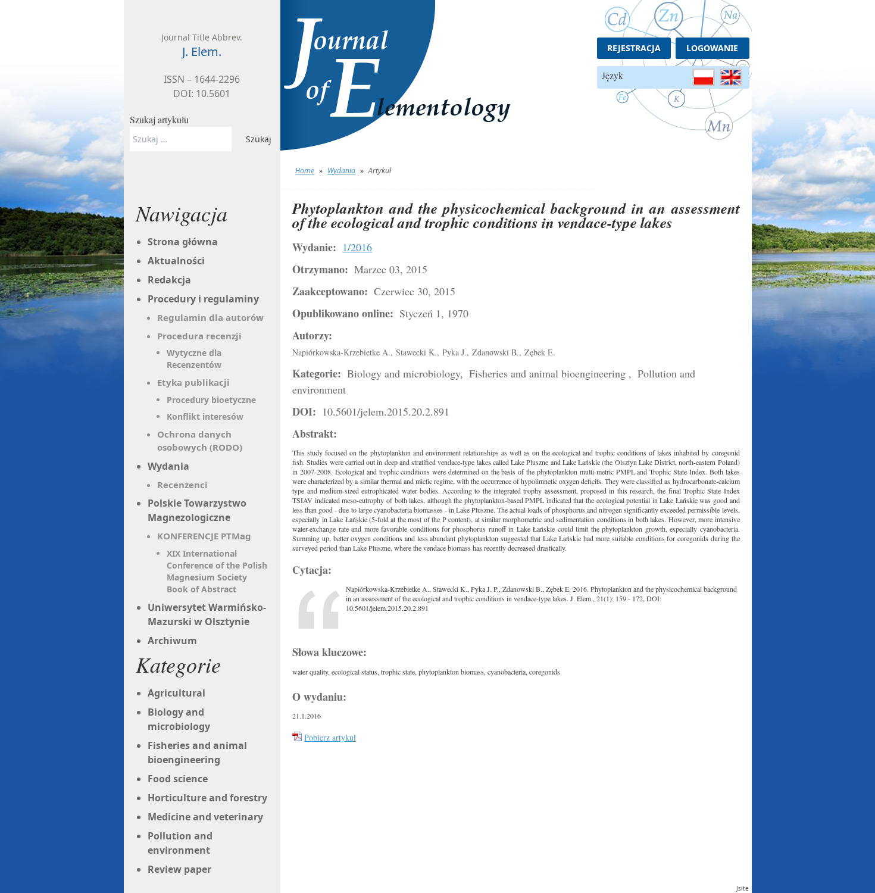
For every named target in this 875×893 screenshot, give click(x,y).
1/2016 (357, 247)
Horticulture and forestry (207, 797)
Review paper (179, 869)
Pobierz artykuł (330, 737)
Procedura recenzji (199, 336)
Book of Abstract (201, 589)
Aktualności (176, 260)
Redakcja (169, 279)
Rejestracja (634, 48)
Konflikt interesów (205, 416)
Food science (178, 778)
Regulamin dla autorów (210, 317)
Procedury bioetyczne (211, 399)
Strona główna (183, 241)
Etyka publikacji (193, 382)
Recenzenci (182, 485)
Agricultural (176, 693)
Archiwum (172, 640)
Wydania (341, 171)
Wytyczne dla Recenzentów (194, 358)
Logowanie (712, 48)
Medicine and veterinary (205, 816)
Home (304, 171)
